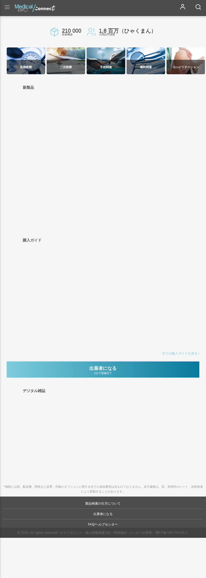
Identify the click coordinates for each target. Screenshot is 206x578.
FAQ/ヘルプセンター (103, 524)
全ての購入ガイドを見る (179, 353)
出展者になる (103, 514)
